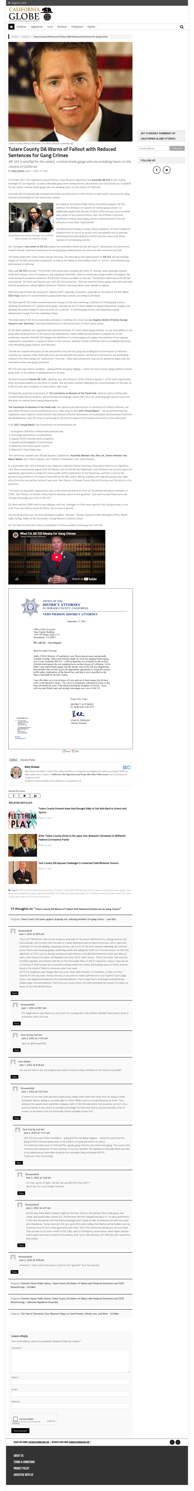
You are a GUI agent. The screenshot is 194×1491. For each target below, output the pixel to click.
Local (50, 27)
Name (15, 1377)
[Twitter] (128, 767)
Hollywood (77, 27)
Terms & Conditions (24, 1462)
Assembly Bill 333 (101, 180)
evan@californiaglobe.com (79, 1442)
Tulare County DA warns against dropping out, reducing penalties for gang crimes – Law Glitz (68, 919)
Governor (21, 27)
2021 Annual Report (24, 424)
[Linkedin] (35, 796)
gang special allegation (18, 893)
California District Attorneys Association (35, 890)
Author (13, 760)
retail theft (60, 893)
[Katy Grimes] (16, 772)
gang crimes (125, 890)
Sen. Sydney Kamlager (74, 893)
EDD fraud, (14, 295)
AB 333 (107, 257)
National (62, 27)
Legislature (37, 27)
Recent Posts (28, 760)
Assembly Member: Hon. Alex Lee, (87, 455)
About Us (18, 1456)
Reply (14, 993)
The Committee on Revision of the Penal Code (72, 393)
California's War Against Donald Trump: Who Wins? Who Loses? (80, 774)
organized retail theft (46, 893)
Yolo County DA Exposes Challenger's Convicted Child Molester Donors (78, 863)
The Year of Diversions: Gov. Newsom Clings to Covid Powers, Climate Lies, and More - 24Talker (70, 1313)
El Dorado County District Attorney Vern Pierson (74, 890)
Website (15, 1401)
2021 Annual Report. (89, 411)
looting (32, 893)
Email (14, 1389)
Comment (17, 1348)
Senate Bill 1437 (38, 379)
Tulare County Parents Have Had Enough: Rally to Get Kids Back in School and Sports (82, 810)
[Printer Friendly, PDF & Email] (70, 751)
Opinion (91, 27)
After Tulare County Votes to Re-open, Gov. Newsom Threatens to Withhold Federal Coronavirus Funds (81, 838)
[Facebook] (125, 767)
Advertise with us (23, 1475)
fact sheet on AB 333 (36, 246)
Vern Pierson (44, 896)
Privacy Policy (21, 1468)
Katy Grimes (18, 171)
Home (15, 36)
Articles (25, 36)
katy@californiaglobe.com (39, 1442)
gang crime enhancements (107, 890)
